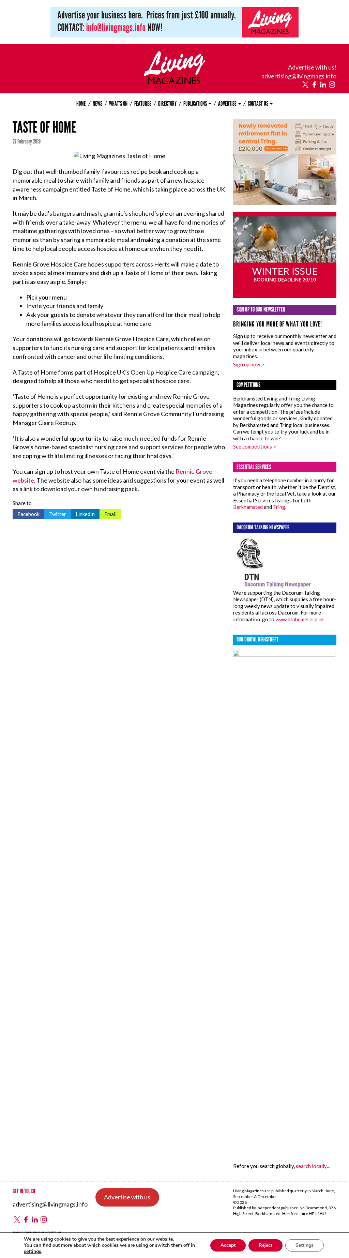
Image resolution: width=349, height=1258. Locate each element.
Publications (195, 103)
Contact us (258, 103)
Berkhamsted (248, 507)
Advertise (228, 103)
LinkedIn (83, 513)
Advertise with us (127, 1197)
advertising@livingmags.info (298, 76)
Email (108, 513)
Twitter (55, 513)
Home (81, 103)
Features (142, 103)
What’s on (118, 103)
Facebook (26, 513)
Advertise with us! (312, 67)
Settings (304, 1245)
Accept (228, 1245)
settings (32, 1251)
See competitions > (254, 446)
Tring (279, 507)
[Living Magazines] (175, 82)
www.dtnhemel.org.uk (299, 619)
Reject (265, 1245)
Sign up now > (248, 364)
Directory (167, 103)
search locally (311, 1166)
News (97, 103)
